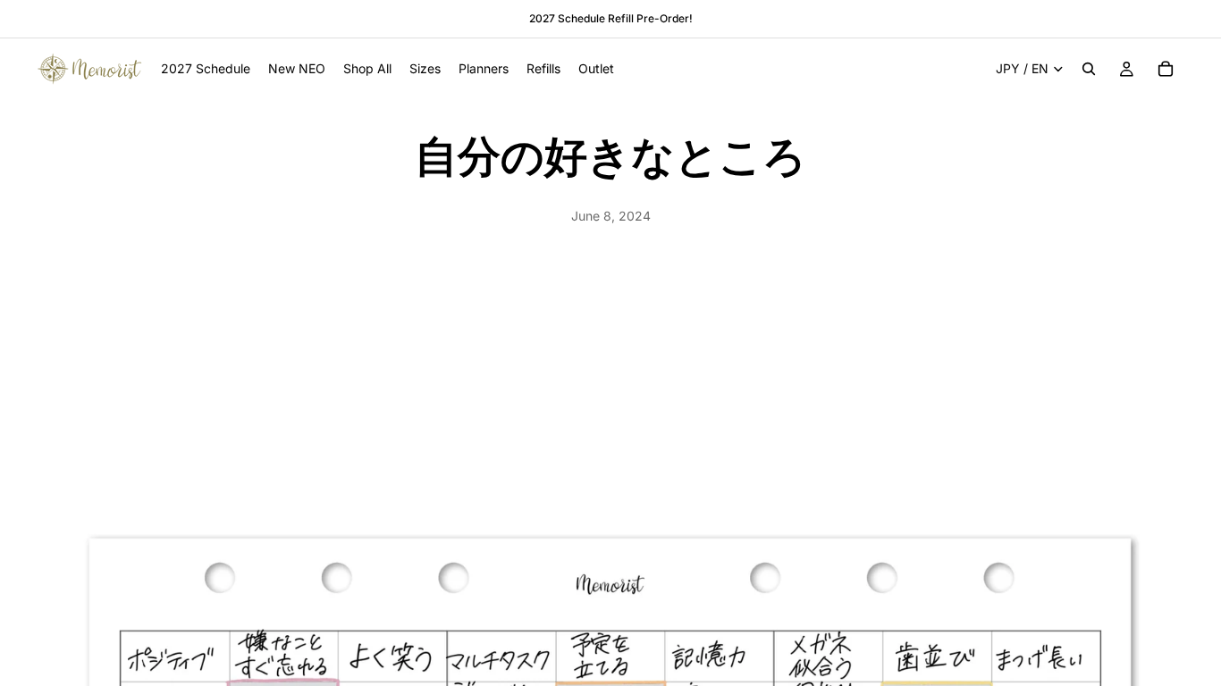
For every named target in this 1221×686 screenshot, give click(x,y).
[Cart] (1165, 68)
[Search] (1088, 68)
